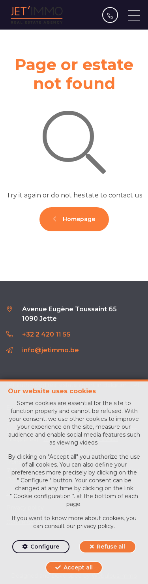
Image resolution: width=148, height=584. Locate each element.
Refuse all (111, 546)
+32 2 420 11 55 (46, 334)
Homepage (78, 219)
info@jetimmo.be (50, 350)
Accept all (78, 567)
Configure (44, 546)
